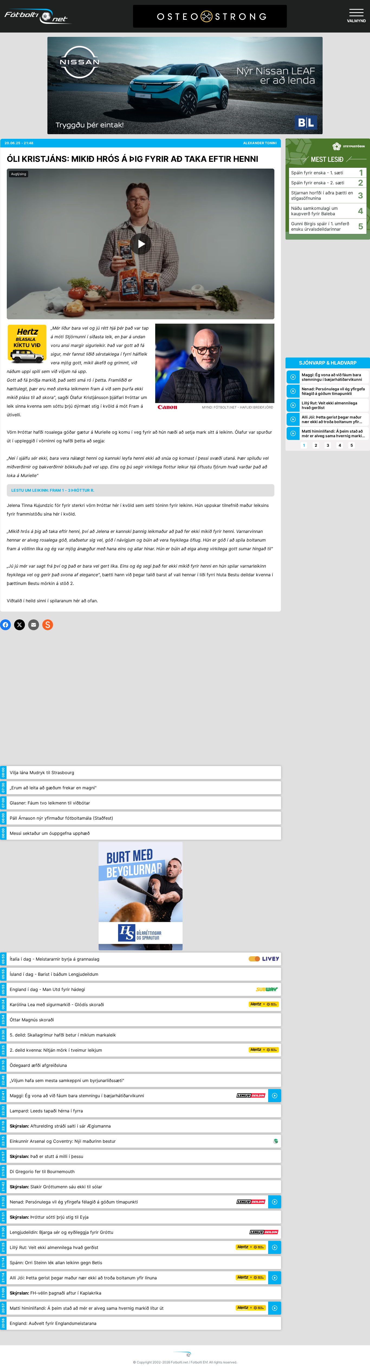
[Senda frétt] (33, 624)
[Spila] (140, 244)
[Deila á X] (19, 624)
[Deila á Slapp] (47, 624)
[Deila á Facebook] (5, 624)
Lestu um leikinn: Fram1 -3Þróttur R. (53, 490)
